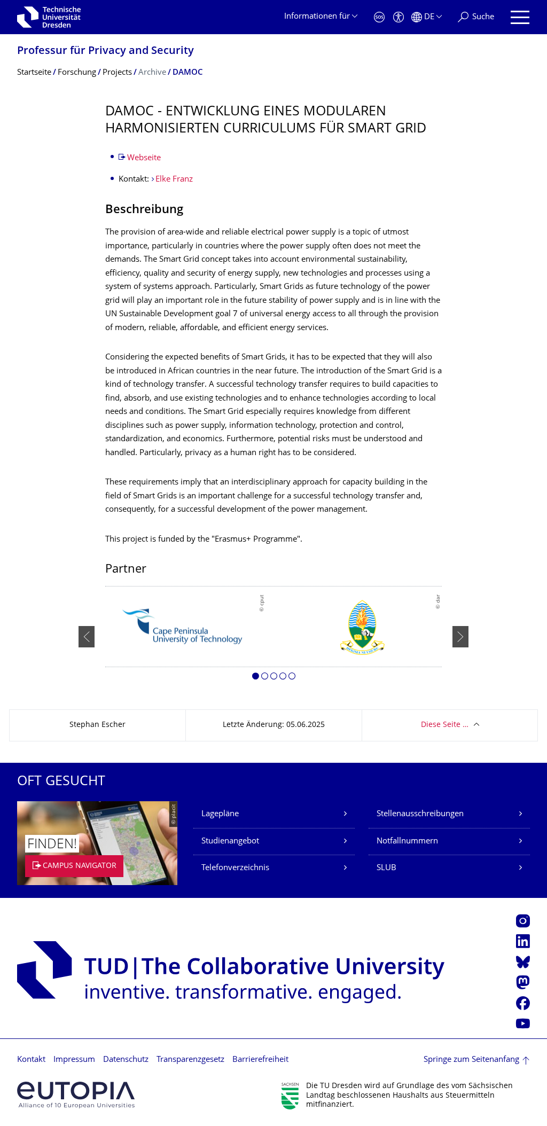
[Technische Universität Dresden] (49, 17)
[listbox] (273, 637)
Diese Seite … (444, 725)
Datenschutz (126, 1060)
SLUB (386, 868)
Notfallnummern (407, 842)
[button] (255, 678)
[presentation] (87, 636)
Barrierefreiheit (260, 1060)
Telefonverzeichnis (235, 868)
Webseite (144, 158)
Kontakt (31, 1060)
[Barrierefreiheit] (398, 17)
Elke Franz (174, 180)
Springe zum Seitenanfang (471, 1060)
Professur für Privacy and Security (105, 51)
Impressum (74, 1060)
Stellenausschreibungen (420, 814)
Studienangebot (230, 842)
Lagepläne (220, 814)
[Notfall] (379, 17)
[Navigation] (520, 17)
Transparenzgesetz (190, 1060)
